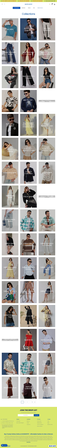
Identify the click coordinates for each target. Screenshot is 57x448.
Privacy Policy (39, 421)
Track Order (18, 421)
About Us (28, 421)
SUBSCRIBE (36, 415)
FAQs (48, 421)
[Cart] (51, 4)
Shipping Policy (39, 422)
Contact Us (28, 424)
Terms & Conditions (40, 424)
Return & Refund (39, 426)
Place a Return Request (20, 422)
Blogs (48, 422)
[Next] (34, 402)
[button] (54, 4)
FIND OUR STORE (50, 424)
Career (28, 422)
